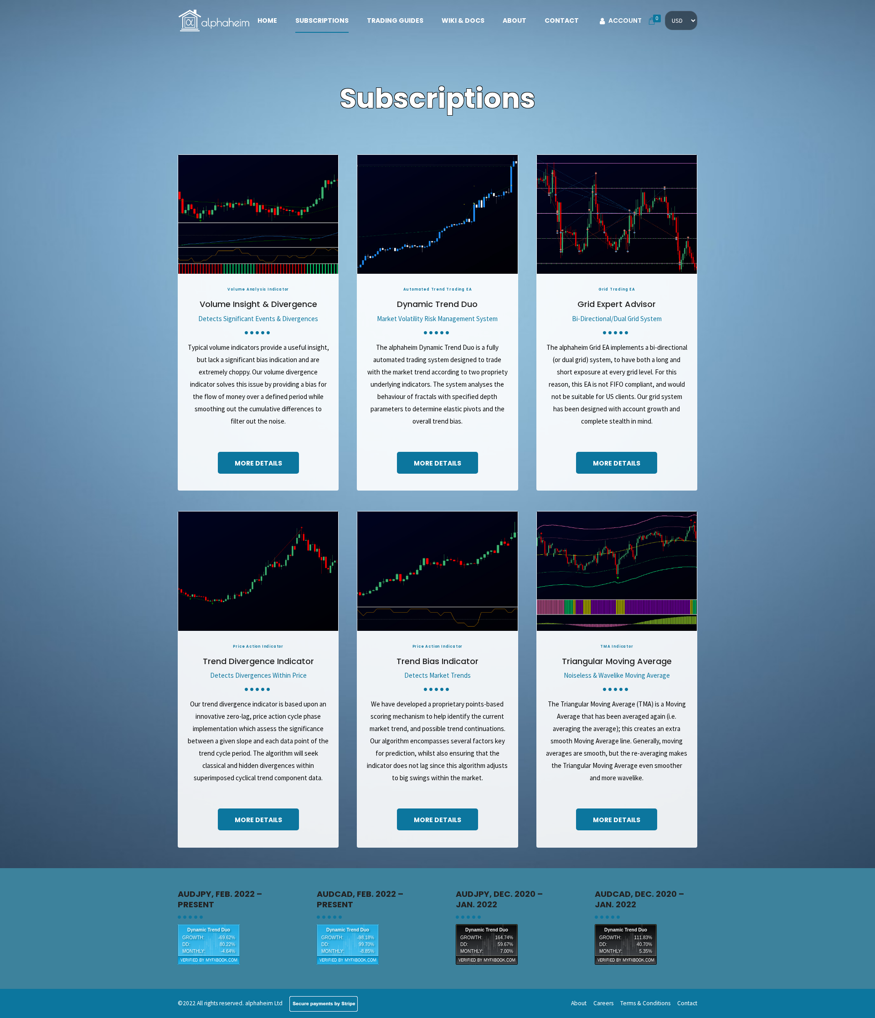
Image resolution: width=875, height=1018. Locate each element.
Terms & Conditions (645, 1003)
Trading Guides (395, 20)
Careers (603, 1003)
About (514, 20)
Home (267, 20)
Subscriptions (322, 20)
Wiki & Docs (463, 20)
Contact (562, 20)
